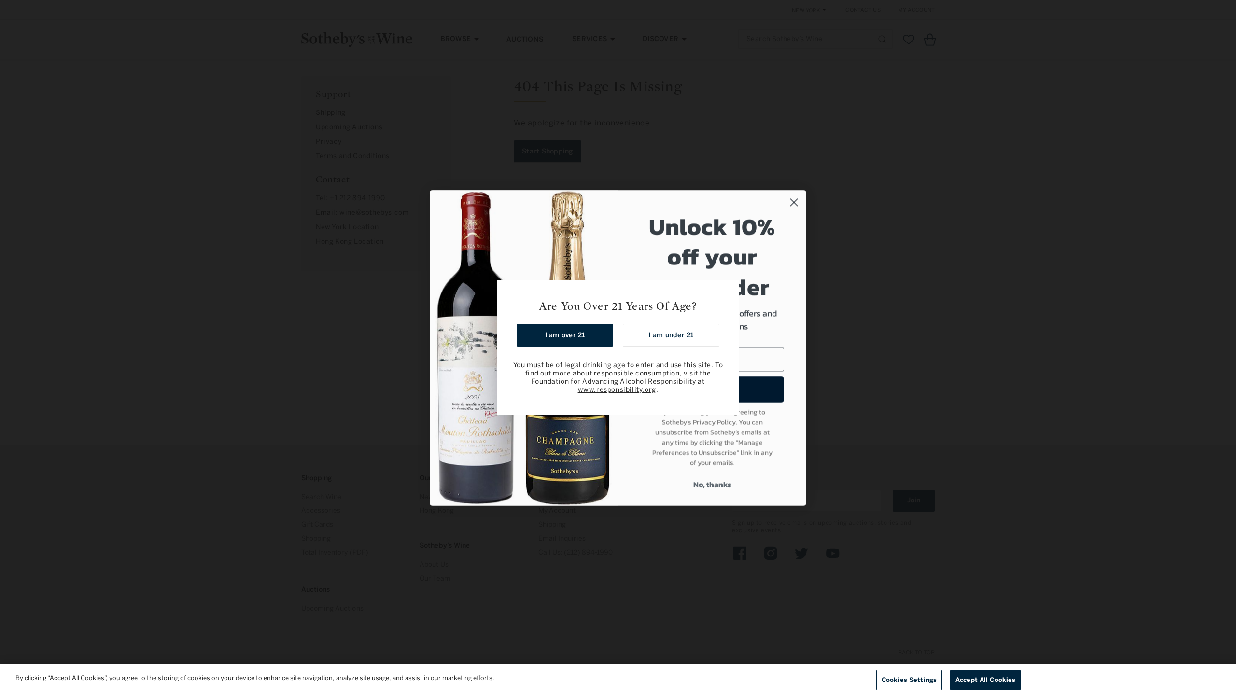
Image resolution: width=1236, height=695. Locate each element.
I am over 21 (565, 335)
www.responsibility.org (617, 390)
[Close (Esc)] (728, 290)
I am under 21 (670, 335)
